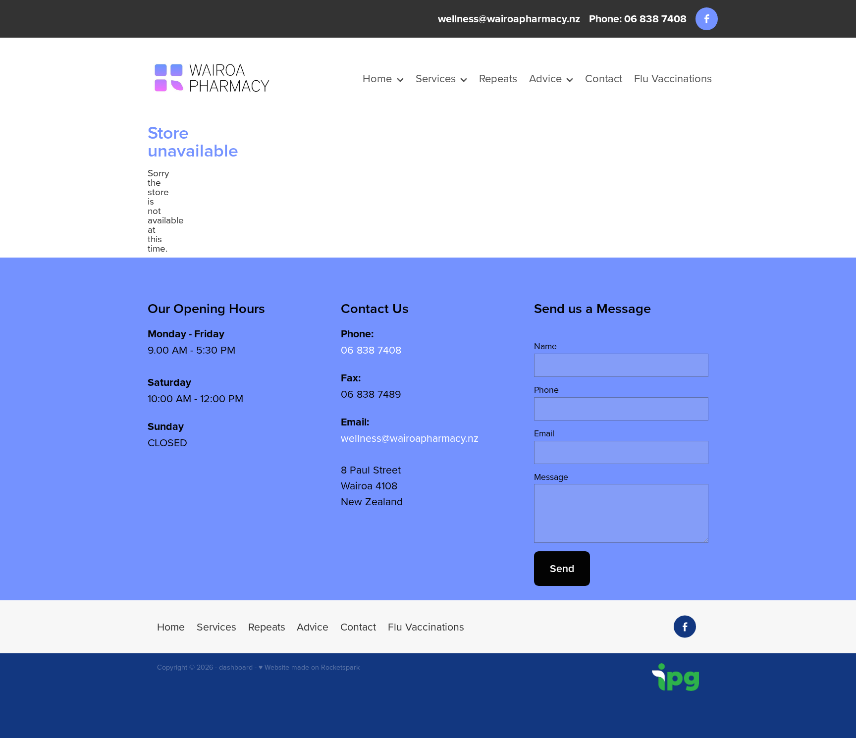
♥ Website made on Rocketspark (309, 667)
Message (551, 477)
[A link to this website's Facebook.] (707, 18)
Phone (546, 389)
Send (562, 568)
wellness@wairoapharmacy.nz (509, 18)
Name (545, 346)
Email (544, 433)
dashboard (236, 667)
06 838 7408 (371, 349)
